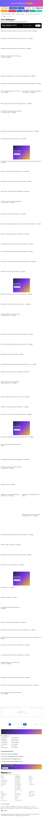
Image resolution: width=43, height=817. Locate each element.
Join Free (21, 8)
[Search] (38, 8)
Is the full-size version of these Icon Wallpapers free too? (12, 761)
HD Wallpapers (17, 777)
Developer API (31, 796)
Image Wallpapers (4, 740)
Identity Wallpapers (14, 739)
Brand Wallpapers (4, 739)
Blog (29, 793)
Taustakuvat (37, 808)
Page (35, 724)
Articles (2, 785)
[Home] (1, 16)
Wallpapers (3, 10)
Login (28, 8)
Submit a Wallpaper (32, 794)
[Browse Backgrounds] (15, 11)
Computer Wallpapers (18, 789)
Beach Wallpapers (18, 785)
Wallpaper (15, 806)
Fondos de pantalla (5, 808)
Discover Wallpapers (4, 780)
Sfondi (34, 806)
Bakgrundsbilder (21, 806)
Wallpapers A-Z (3, 793)
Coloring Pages (38, 11)
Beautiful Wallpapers (18, 778)
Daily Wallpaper (3, 784)
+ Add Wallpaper (13, 8)
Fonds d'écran (19, 808)
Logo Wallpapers (14, 745)
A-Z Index (2, 777)
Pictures (18, 10)
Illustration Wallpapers (15, 740)
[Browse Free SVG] (28, 11)
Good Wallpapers (4, 737)
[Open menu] (41, 8)
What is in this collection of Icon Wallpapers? (10, 754)
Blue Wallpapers (17, 788)
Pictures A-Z (3, 796)
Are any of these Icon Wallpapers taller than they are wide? (12, 756)
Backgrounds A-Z (4, 794)
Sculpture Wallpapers (15, 742)
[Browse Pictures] (22, 11)
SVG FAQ (16, 797)
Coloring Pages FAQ (18, 800)
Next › (25, 724)
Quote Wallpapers (18, 787)
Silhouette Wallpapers (15, 737)
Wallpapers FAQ (17, 793)
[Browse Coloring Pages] (41, 11)
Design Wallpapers (4, 742)
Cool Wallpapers (17, 781)
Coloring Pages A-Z (4, 800)
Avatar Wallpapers (4, 744)
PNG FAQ (16, 798)
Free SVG (25, 11)
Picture (2, 745)
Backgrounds (11, 10)
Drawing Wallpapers (4, 747)
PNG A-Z (2, 798)
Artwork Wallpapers (14, 747)
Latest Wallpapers (4, 781)
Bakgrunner (31, 808)
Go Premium (5, 8)
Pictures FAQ (17, 796)
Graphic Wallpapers (14, 744)
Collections (3, 778)
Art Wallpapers (17, 780)
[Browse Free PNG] (35, 11)
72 (21, 724)
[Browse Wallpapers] (7, 11)
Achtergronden (12, 808)
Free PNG (32, 11)
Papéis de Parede (29, 806)
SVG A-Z (2, 797)
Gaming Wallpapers (18, 784)
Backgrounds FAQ (18, 794)
